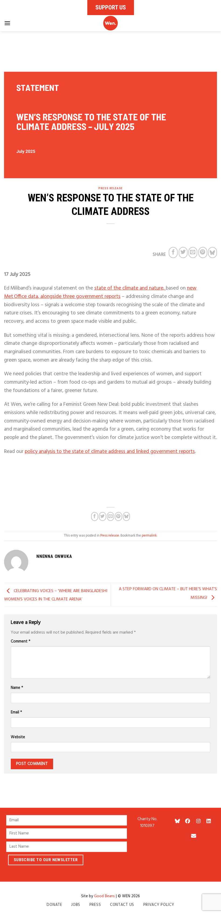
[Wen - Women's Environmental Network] (110, 23)
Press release (110, 188)
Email (16, 712)
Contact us (122, 905)
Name (17, 688)
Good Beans (104, 896)
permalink (149, 535)
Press (95, 905)
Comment (20, 641)
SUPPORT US (110, 7)
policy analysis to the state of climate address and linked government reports (110, 452)
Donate (54, 905)
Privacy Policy (158, 905)
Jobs (75, 905)
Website (18, 737)
